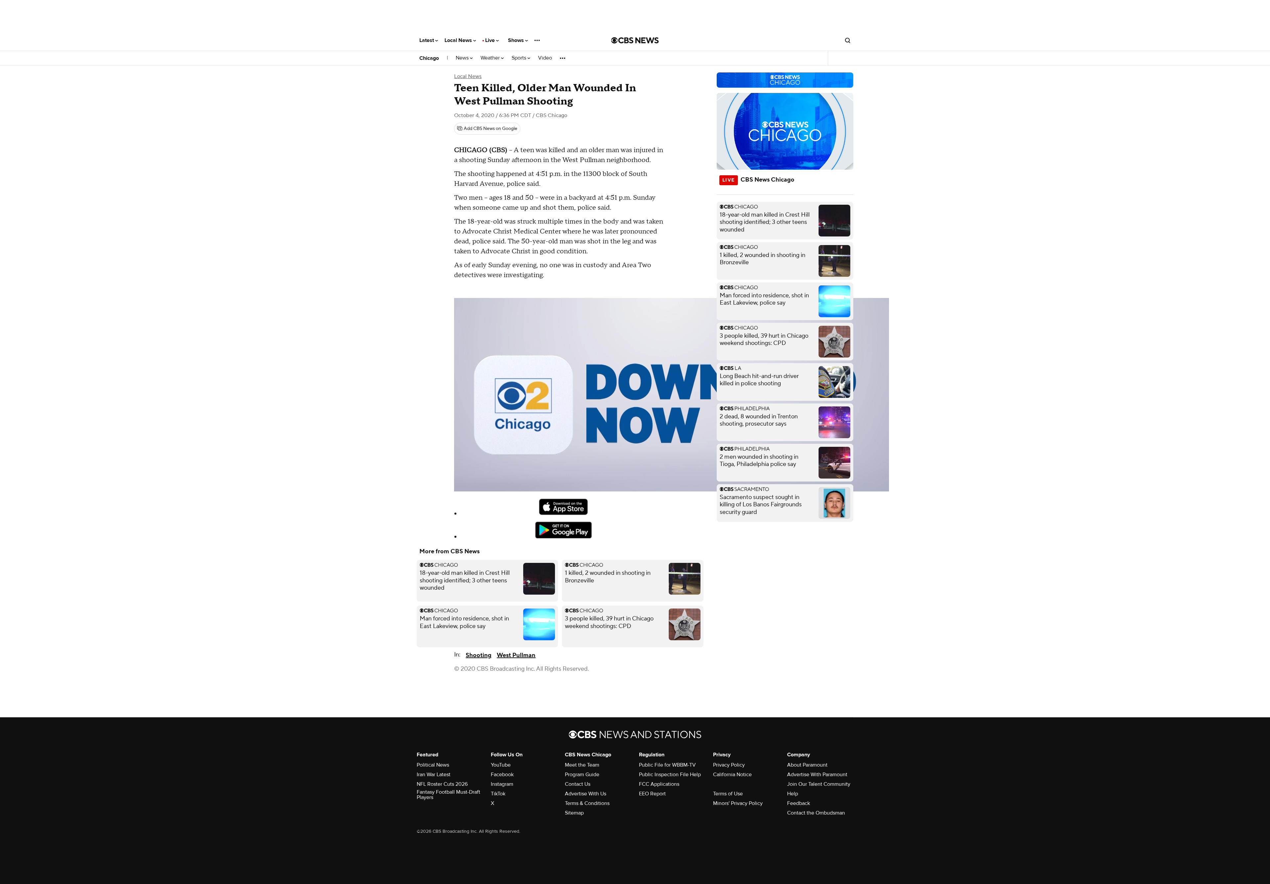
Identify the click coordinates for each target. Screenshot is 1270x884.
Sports (520, 58)
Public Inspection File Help (670, 774)
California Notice (732, 774)
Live (490, 40)
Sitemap (574, 813)
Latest (427, 40)
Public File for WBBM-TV (667, 765)
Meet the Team (582, 765)
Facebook (502, 774)
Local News (458, 40)
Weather (491, 58)
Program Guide (582, 774)
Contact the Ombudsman (816, 813)
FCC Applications (659, 784)
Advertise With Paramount (817, 774)
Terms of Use (728, 793)
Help (792, 793)
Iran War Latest (433, 774)
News (463, 58)
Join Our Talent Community (818, 784)
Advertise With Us (585, 793)
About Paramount (807, 765)
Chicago (429, 58)
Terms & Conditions (587, 803)
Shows (516, 40)
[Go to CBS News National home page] (635, 40)
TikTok (498, 793)
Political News (433, 765)
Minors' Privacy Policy (738, 803)
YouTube (501, 765)
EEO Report (652, 793)
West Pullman (516, 655)
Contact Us (577, 784)
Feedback (798, 803)
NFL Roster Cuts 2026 (442, 784)
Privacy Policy (729, 765)
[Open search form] (848, 40)
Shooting (478, 655)
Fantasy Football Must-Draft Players (448, 794)
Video (545, 58)
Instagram (502, 784)
